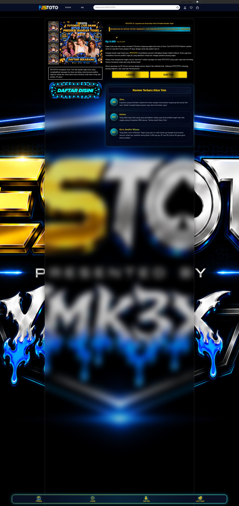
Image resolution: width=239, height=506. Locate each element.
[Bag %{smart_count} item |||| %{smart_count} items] (197, 7)
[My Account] (185, 7)
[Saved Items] (191, 7)
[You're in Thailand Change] (197, 2)
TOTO (68, 7)
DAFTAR (168, 74)
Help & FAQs (186, 2)
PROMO (39, 501)
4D (82, 7)
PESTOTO (134, 53)
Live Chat (200, 501)
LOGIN (130, 74)
